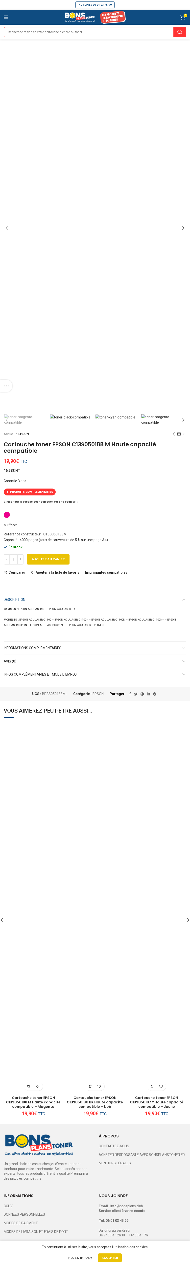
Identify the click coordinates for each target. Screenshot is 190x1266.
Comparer (16, 572)
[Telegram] (154, 694)
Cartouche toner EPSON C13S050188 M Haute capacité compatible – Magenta (33, 1102)
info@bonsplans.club (126, 1206)
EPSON (23, 434)
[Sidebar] (6, 386)
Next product (183, 434)
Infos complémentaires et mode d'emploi (40, 674)
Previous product (173, 434)
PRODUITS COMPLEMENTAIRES (31, 491)
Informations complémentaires (32, 648)
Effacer (12, 525)
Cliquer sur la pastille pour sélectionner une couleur (40, 501)
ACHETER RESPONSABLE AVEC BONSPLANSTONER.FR (142, 1155)
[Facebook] (130, 694)
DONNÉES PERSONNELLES (24, 1214)
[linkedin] (148, 694)
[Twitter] (136, 694)
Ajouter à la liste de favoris (57, 572)
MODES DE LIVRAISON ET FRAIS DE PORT (36, 1232)
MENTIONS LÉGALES (115, 1163)
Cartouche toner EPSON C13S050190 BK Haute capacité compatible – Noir (95, 1102)
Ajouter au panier (48, 559)
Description (14, 600)
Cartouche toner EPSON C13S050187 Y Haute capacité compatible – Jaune (156, 1102)
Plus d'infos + (80, 1258)
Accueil (9, 434)
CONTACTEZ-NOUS (114, 1146)
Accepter (109, 1258)
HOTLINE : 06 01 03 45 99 (95, 4)
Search (179, 32)
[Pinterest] (142, 694)
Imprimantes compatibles (106, 572)
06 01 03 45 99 (117, 1221)
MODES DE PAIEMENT (21, 1223)
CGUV (8, 1206)
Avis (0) (10, 661)
